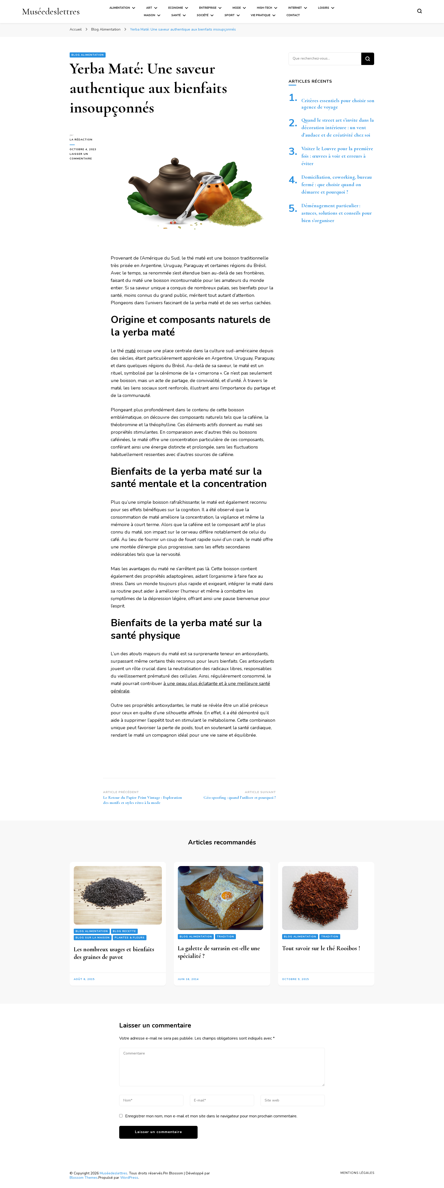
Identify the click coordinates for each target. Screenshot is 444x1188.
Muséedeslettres (51, 11)
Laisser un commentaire (86, 156)
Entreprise (207, 8)
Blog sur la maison (93, 937)
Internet (295, 8)
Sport (230, 15)
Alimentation (119, 8)
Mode (237, 8)
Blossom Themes (84, 1177)
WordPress (129, 1177)
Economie (175, 8)
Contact (293, 15)
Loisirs (323, 8)
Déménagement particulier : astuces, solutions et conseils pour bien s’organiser (336, 213)
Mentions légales (357, 1173)
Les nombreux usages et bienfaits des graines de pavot (114, 953)
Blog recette (124, 931)
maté (130, 351)
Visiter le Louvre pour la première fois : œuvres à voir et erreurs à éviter (337, 156)
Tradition (225, 936)
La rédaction (81, 139)
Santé (176, 15)
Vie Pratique (260, 15)
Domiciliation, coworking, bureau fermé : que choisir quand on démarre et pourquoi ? (336, 184)
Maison (149, 15)
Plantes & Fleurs (130, 937)
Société (202, 15)
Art (149, 8)
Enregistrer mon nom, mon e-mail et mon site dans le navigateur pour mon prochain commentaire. (211, 1116)
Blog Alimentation (87, 55)
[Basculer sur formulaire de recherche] (419, 11)
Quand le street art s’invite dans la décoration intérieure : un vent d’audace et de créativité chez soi (337, 127)
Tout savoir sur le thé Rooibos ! (321, 948)
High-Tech (264, 8)
